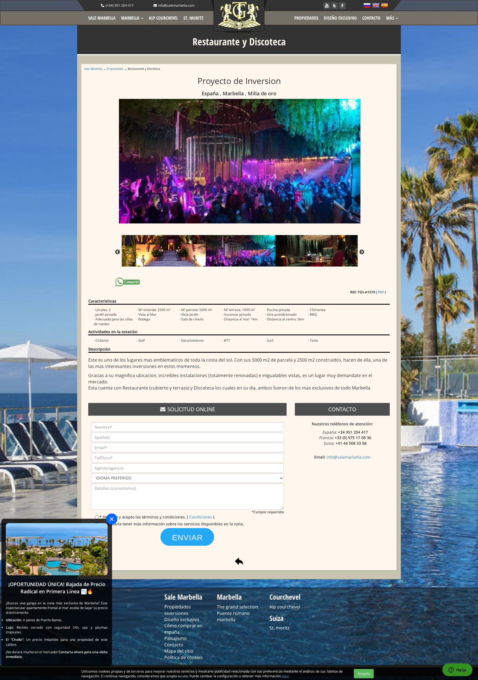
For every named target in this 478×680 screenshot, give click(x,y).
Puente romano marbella (233, 616)
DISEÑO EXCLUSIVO (340, 18)
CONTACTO (371, 18)
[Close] (111, 519)
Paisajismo (175, 638)
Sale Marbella (93, 69)
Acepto (363, 673)
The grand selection (237, 607)
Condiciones (201, 517)
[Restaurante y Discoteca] (240, 161)
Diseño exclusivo (181, 619)
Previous (117, 252)
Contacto (173, 645)
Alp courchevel (284, 607)
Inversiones (176, 613)
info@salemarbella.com (175, 5)
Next (362, 252)
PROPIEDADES (306, 18)
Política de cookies (183, 657)
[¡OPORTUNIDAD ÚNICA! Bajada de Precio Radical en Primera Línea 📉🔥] (56, 549)
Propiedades (115, 69)
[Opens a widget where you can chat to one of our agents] (457, 670)
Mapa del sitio (178, 651)
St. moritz (279, 628)
